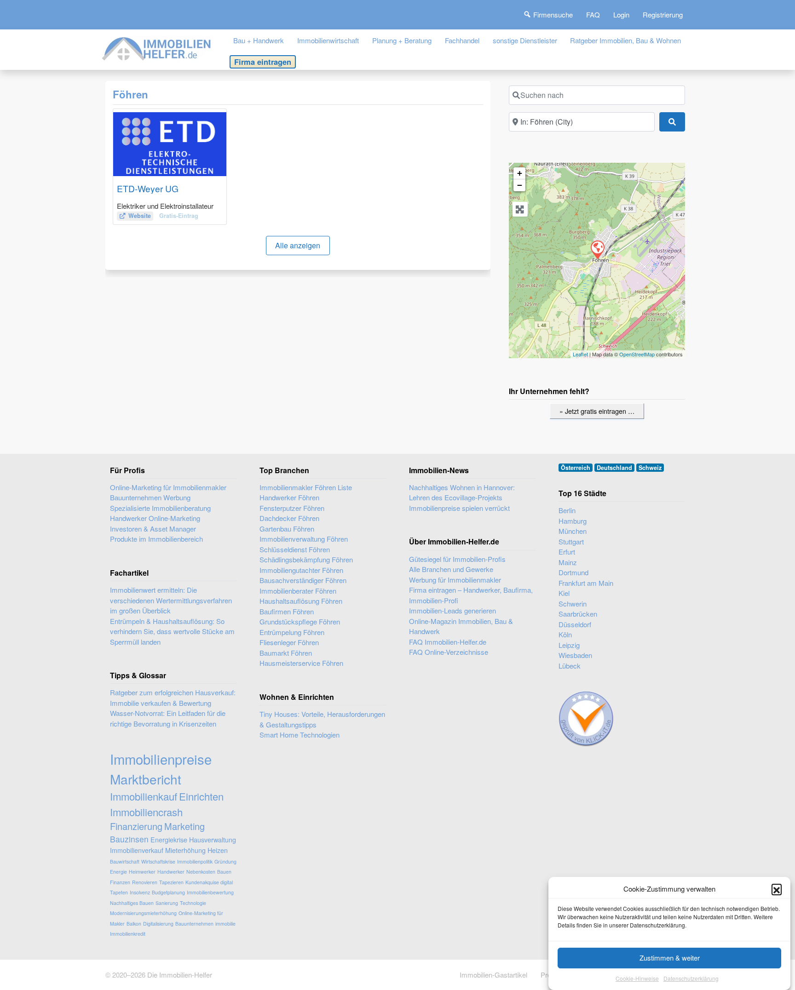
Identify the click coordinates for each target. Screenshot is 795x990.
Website (139, 216)
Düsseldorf (575, 624)
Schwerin (573, 603)
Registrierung (663, 14)
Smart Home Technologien (299, 734)
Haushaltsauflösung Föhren (300, 601)
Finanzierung (136, 826)
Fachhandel (462, 40)
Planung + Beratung (402, 40)
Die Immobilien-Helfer (179, 974)
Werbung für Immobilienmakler (455, 579)
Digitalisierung (158, 923)
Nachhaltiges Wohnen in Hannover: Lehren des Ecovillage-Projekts (462, 492)
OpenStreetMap (637, 354)
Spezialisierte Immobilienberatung (160, 508)
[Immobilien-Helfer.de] (157, 47)
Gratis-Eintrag (178, 216)
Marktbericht (145, 779)
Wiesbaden (575, 655)
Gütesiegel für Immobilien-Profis (457, 559)
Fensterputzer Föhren (291, 508)
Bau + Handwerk (258, 40)
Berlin (567, 510)
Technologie (193, 902)
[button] (776, 888)
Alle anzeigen (297, 245)
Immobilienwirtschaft (328, 40)
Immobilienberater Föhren (297, 590)
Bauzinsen (129, 839)
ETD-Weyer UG (148, 188)
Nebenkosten (200, 871)
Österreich (575, 468)
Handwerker (170, 871)
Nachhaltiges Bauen (132, 902)
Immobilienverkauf (136, 850)
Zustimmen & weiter (669, 957)
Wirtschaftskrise (158, 861)
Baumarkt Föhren (285, 653)
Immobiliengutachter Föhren (301, 570)
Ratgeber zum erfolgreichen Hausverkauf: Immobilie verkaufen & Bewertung (173, 697)
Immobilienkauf (143, 796)
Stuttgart (571, 541)
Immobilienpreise (161, 758)
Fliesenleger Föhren (289, 642)
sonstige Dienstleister (525, 40)
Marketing (184, 826)
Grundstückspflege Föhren (299, 621)
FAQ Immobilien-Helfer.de (447, 642)
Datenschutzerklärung (691, 978)
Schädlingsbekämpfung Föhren (306, 559)
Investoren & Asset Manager (153, 528)
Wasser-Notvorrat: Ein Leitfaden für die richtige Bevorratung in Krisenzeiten (167, 718)
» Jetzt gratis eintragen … (596, 411)
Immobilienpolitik (195, 861)
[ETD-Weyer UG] (597, 249)
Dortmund (573, 572)
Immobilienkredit (127, 933)
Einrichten (201, 796)
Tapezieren (171, 882)
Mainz (568, 562)
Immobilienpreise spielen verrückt (459, 508)
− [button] (519, 185)
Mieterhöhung (185, 850)
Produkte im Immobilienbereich (156, 539)
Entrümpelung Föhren (291, 632)
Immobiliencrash (146, 812)
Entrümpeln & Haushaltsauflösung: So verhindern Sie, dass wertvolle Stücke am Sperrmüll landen (172, 631)
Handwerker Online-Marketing (155, 518)
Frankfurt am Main (586, 583)
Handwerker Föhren (289, 497)
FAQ (593, 14)
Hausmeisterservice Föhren (301, 663)
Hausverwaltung (212, 839)
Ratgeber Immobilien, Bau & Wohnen (625, 40)
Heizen (217, 850)
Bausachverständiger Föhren (302, 580)
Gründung (225, 861)
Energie (118, 871)
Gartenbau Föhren (286, 528)
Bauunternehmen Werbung (150, 497)
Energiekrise (168, 839)
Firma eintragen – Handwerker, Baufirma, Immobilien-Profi (471, 595)
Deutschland (614, 468)
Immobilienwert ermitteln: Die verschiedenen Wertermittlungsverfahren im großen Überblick (171, 600)
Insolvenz (140, 892)
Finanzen (120, 882)
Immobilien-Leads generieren (452, 610)
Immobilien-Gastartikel (493, 974)
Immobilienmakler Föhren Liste (305, 487)
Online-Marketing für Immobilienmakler (168, 487)
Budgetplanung (168, 892)
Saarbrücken (578, 613)
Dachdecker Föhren (289, 518)
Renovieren (144, 882)
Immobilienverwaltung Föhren (303, 539)
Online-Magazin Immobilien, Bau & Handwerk (461, 626)
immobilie (225, 923)
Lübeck (570, 665)
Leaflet (580, 354)
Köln (565, 634)
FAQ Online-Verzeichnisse (448, 652)
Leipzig (569, 645)
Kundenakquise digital (209, 882)
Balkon (134, 923)
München (573, 531)
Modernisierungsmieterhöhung (143, 913)
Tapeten (119, 892)
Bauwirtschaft (124, 861)
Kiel (564, 593)
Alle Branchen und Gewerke (451, 569)
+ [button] (519, 173)
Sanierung (167, 902)
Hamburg (573, 521)
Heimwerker (142, 871)
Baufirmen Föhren (286, 611)
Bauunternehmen (194, 923)
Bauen (224, 871)
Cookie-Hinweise (637, 978)
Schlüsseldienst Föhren (294, 549)
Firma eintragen (262, 61)
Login (621, 14)
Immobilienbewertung (210, 892)
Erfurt (567, 551)
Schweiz (650, 468)
